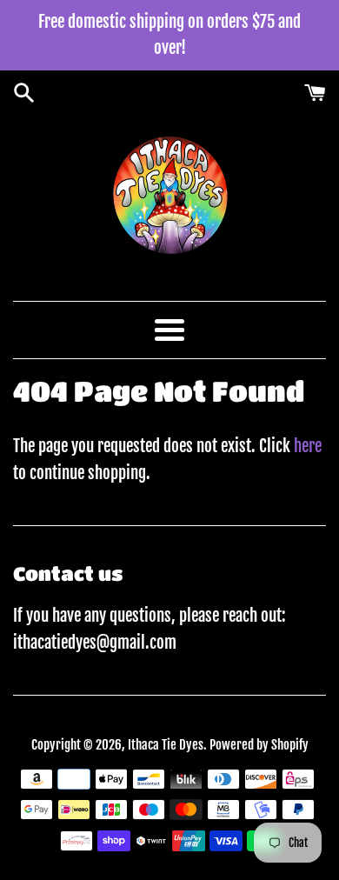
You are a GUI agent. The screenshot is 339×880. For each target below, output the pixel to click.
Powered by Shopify (259, 745)
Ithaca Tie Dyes (165, 745)
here (308, 446)
